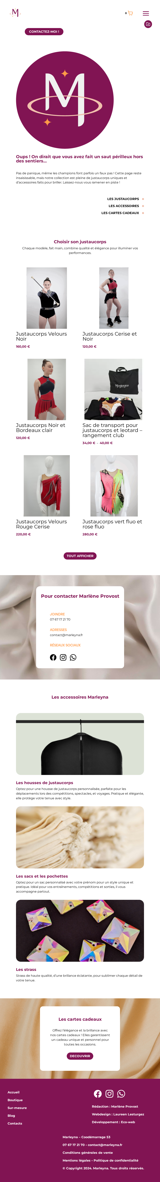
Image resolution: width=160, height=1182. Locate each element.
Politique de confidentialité (116, 1160)
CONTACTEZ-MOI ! (44, 31)
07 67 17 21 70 (60, 619)
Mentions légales (77, 1160)
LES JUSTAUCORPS (123, 199)
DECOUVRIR (80, 1056)
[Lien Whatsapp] (121, 1094)
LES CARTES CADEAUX (120, 213)
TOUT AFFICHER (80, 556)
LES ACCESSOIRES (124, 206)
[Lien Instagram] (63, 659)
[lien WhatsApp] (73, 659)
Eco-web (128, 1122)
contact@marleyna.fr (66, 635)
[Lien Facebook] (54, 659)
